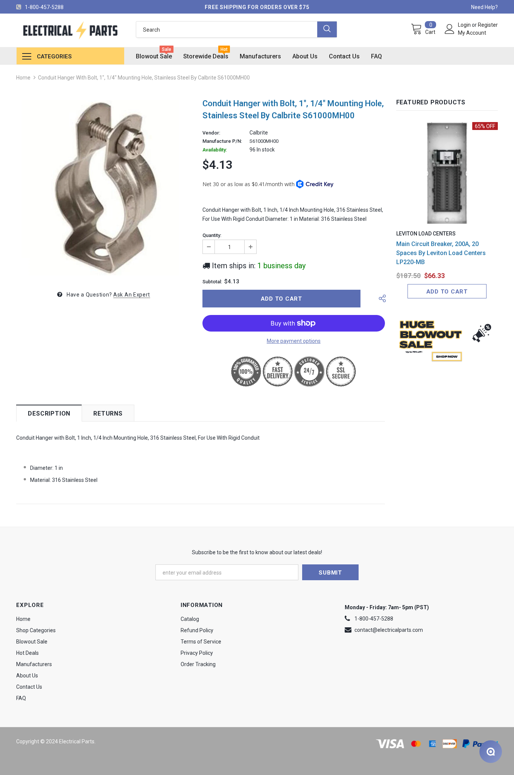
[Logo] (70, 30)
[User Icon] (449, 29)
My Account (472, 33)
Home (23, 78)
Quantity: (211, 235)
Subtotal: (212, 281)
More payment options (294, 341)
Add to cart (447, 291)
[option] (103, 187)
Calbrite (258, 133)
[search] (227, 29)
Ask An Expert (131, 295)
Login (465, 25)
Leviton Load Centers (426, 234)
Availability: (214, 149)
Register (488, 25)
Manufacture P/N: (222, 141)
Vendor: (211, 133)
